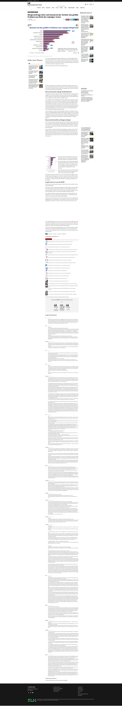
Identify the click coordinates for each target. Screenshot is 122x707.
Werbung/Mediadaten (57, 689)
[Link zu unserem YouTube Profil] (85, 4)
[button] (54, 7)
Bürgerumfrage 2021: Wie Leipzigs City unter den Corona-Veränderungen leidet (59, 273)
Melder (77, 7)
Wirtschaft (48, 7)
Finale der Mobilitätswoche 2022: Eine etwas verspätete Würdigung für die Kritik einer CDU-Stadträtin (62, 283)
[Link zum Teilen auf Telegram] (72, 19)
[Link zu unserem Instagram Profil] (87, 4)
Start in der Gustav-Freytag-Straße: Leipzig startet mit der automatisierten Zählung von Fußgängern (62, 294)
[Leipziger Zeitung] (35, 4)
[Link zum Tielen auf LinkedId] (74, 19)
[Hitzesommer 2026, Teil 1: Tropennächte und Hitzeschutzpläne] (41, 76)
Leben (53, 7)
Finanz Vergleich (80, 689)
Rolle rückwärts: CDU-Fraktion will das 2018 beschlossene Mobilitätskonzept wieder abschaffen (61, 291)
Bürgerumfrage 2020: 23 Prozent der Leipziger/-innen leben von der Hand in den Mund (60, 241)
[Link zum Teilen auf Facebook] (66, 19)
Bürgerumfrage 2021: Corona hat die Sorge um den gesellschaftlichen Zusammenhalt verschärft (61, 262)
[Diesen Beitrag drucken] (78, 19)
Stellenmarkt (34, 0)
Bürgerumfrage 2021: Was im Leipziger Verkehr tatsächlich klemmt (57, 270)
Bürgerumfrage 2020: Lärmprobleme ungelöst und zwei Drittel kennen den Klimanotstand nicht (61, 257)
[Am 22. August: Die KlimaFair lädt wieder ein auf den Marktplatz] (41, 72)
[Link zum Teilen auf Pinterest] (68, 19)
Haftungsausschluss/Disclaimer (83, 693)
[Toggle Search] (93, 4)
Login (93, 0)
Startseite (39, 7)
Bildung (61, 7)
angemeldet (52, 680)
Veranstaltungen (71, 7)
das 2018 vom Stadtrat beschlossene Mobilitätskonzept (68, 221)
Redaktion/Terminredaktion (58, 688)
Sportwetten (80, 691)
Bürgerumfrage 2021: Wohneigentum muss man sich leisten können (57, 278)
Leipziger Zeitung (30, 0)
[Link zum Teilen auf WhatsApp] (70, 19)
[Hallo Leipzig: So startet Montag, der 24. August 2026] (91, 147)
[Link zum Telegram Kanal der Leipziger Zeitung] (91, 4)
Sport (65, 7)
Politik (43, 7)
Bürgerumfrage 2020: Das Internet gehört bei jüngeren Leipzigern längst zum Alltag (60, 244)
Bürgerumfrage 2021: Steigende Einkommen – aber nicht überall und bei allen (59, 265)
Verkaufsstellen (56, 691)
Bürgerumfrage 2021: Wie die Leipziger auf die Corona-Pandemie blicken (58, 275)
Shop (38, 0)
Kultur (57, 7)
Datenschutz (80, 695)
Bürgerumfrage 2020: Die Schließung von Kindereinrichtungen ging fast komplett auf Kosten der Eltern (62, 249)
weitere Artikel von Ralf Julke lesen (52, 236)
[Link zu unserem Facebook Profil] (89, 4)
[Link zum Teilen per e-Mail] (76, 19)
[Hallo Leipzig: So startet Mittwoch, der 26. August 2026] (91, 60)
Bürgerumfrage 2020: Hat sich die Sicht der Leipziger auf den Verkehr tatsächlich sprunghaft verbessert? (63, 254)
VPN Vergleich (80, 688)
